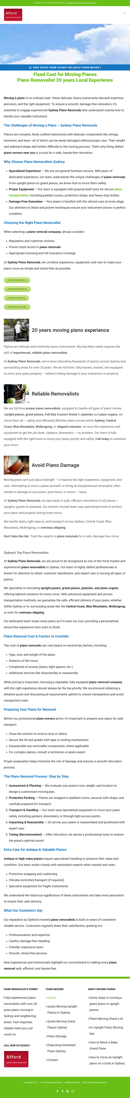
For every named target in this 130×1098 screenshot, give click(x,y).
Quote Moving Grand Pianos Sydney (61, 1024)
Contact (52, 1060)
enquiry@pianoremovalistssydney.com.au (81, 3)
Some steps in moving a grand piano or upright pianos (106, 1004)
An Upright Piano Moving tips (106, 1030)
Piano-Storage (57, 1036)
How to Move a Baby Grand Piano (103, 1045)
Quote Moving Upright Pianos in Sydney (62, 1009)
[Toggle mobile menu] (125, 13)
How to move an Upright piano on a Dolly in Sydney (107, 1060)
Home (51, 997)
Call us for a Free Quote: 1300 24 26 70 (51, 3)
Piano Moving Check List (106, 1018)
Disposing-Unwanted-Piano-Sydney (61, 1048)
